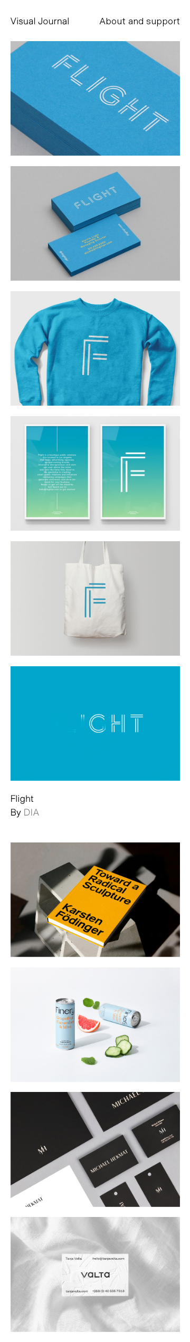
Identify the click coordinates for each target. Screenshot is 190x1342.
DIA (32, 812)
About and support (139, 20)
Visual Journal (40, 20)
